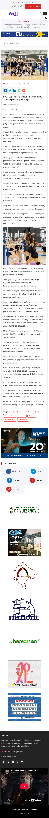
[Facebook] (9, 6)
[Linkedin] (15, 6)
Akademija (23, 420)
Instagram (16, 489)
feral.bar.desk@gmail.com (13, 752)
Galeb (37, 412)
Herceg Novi (9, 416)
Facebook (15, 471)
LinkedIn (15, 480)
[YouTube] (18, 6)
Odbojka (16, 412)
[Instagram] (21, 6)
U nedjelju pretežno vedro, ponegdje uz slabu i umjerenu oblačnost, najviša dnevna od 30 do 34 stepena (24, 26)
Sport (18, 43)
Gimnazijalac (10, 420)
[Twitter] (12, 6)
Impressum (24, 814)
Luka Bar (27, 412)
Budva (31, 416)
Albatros (22, 416)
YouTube (39, 480)
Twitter (39, 471)
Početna (9, 43)
